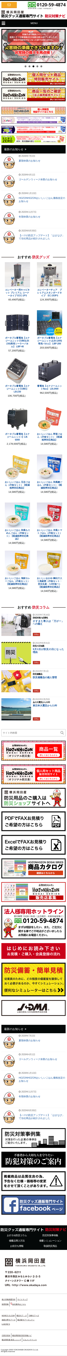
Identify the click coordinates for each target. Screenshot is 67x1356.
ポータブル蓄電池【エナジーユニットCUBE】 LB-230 (17, 389)
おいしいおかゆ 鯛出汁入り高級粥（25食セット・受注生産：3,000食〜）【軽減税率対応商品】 (49, 582)
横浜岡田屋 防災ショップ (11, 1340)
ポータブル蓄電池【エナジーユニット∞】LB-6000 (17, 437)
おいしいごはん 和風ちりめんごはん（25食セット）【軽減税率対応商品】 (17, 534)
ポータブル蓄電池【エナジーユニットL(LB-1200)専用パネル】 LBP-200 (49, 341)
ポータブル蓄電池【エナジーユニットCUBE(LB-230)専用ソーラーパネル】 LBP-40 (17, 342)
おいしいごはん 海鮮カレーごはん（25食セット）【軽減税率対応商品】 (17, 581)
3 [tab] (33, 66)
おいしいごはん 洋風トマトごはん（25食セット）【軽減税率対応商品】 (49, 533)
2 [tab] (29, 66)
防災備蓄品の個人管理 (45, 677)
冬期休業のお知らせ (29, 216)
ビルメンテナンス (30, 1340)
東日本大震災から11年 (45, 705)
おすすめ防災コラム (17, 1235)
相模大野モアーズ (8, 1320)
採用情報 (5, 1304)
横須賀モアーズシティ (26, 1320)
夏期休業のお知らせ (29, 160)
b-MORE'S (6, 1324)
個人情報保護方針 (8, 1299)
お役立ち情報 (16, 1246)
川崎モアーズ (34, 1316)
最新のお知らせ (13, 149)
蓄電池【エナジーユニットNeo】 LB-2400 (49, 387)
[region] (33, 46)
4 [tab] (37, 66)
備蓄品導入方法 (16, 1240)
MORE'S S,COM (8, 1316)
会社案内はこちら (19, 1304)
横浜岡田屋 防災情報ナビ (22, 1335)
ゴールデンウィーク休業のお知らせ (38, 179)
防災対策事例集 (50, 1235)
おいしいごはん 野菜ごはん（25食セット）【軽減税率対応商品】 (49, 437)
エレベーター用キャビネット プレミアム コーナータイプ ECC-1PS (17, 292)
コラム (36, 634)
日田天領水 (6, 1335)
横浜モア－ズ (21, 1316)
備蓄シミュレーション (50, 1240)
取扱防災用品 (50, 1246)
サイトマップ (22, 1299)
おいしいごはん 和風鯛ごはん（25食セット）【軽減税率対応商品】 (49, 485)
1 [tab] (25, 66)
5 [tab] (41, 66)
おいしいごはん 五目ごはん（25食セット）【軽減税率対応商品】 (17, 485)
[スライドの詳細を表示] (33, 46)
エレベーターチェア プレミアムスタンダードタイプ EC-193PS (49, 292)
